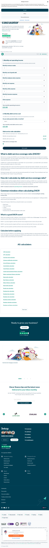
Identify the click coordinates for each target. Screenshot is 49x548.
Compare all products (31, 465)
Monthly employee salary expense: (11, 78)
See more (24, 309)
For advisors (28, 431)
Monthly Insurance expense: (10, 94)
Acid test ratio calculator (9, 257)
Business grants (7, 460)
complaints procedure (30, 543)
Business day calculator (8, 291)
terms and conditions (20, 543)
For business (28, 429)
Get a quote (24, 148)
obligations (4, 30)
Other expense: (7, 99)
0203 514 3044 (7, 436)
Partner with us (6, 479)
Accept (24, 10)
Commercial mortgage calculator (10, 362)
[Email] (24, 399)
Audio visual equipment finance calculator (12, 271)
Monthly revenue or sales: (9, 65)
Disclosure (3, 499)
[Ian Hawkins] (4, 42)
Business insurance (31, 458)
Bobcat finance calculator (9, 282)
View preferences (25, 17)
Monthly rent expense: (8, 83)
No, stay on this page (16, 538)
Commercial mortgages (8, 465)
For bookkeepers (29, 440)
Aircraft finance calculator (9, 263)
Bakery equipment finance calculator (11, 274)
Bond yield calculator (8, 285)
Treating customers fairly (6, 496)
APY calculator (6, 254)
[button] (47, 1)
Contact (5, 477)
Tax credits (6, 467)
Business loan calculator (7, 46)
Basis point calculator (8, 277)
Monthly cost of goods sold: (10, 72)
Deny (25, 13)
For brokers (28, 434)
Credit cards (29, 460)
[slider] (20, 54)
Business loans (6, 458)
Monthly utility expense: (9, 88)
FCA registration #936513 (6, 452)
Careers (5, 475)
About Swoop (6, 473)
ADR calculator (6, 251)
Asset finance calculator (8, 268)
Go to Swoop (16, 535)
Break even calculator (8, 288)
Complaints (3, 502)
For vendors (28, 437)
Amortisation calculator (8, 266)
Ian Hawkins (14, 40)
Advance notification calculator (10, 260)
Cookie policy (22, 20)
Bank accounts (30, 463)
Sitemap (28, 473)
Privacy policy (27, 20)
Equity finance (6, 463)
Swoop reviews (7, 482)
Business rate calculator (8, 296)
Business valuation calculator (10, 302)
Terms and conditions (5, 494)
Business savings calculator (9, 299)
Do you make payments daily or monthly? (13, 119)
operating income (18, 186)
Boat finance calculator (8, 280)
